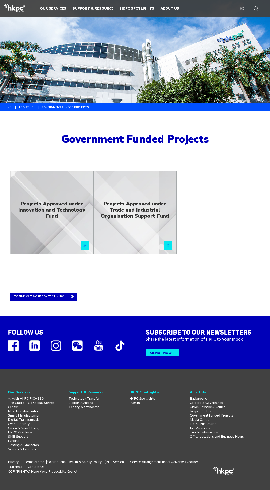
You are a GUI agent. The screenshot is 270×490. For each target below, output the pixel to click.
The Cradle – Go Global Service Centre (31, 404)
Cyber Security (19, 424)
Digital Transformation (24, 419)
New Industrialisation (23, 411)
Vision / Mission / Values (207, 407)
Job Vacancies (200, 428)
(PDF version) (115, 462)
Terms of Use (34, 462)
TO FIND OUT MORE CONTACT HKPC (39, 297)
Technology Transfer (84, 398)
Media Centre (200, 419)
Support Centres (81, 402)
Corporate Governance (206, 402)
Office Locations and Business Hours (217, 436)
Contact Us (36, 466)
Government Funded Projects (211, 415)
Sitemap (16, 466)
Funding (13, 440)
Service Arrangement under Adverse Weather (164, 462)
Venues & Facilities (22, 449)
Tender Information (204, 432)
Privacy (13, 462)
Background (198, 398)
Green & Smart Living (23, 428)
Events (134, 402)
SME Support (18, 436)
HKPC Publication (203, 424)
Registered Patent (204, 411)
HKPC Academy (20, 432)
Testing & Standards (23, 445)
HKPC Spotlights (142, 398)
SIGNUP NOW (161, 352)
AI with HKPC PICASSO (26, 398)
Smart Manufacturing (23, 415)
